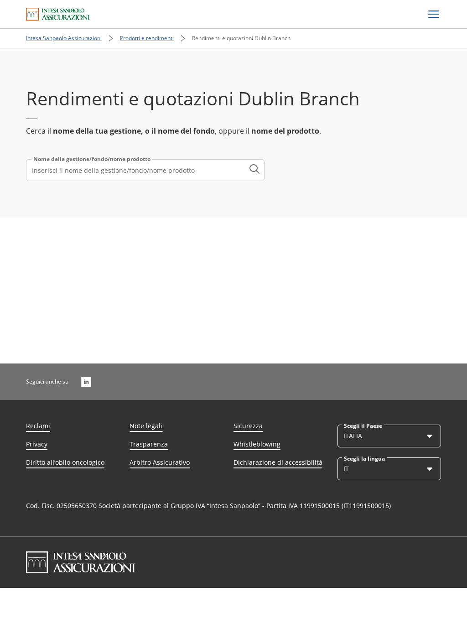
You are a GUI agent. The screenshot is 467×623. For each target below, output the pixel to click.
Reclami (38, 425)
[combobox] (145, 170)
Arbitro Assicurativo (160, 462)
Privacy (36, 444)
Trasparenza (149, 444)
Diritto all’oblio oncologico (65, 462)
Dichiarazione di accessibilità (278, 462)
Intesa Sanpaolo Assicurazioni (64, 38)
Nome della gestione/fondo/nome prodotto (91, 159)
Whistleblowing (257, 444)
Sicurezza (248, 425)
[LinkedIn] (86, 382)
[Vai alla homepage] (58, 14)
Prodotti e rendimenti (147, 38)
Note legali (146, 425)
